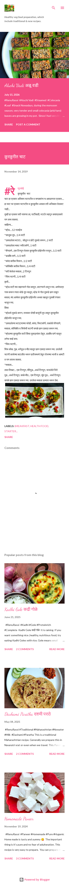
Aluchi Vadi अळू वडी (21, 85)
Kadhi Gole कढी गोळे (21, 609)
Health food (39, 426)
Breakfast (22, 426)
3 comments (25, 858)
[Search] (53, 6)
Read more (57, 649)
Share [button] (8, 124)
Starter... (11, 431)
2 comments (25, 649)
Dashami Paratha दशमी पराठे (27, 714)
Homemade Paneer (19, 818)
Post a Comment (28, 124)
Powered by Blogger (37, 879)
